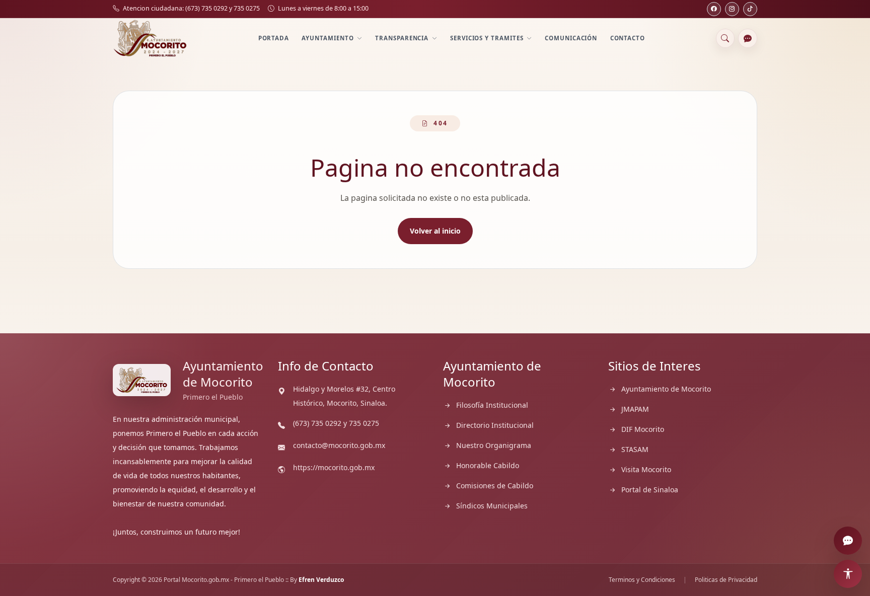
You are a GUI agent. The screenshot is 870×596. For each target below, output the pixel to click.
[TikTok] (750, 9)
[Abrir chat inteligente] (747, 38)
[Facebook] (714, 9)
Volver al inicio (435, 231)
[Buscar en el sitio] (725, 38)
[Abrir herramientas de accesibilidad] (848, 574)
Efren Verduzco (321, 579)
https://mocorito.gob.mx (334, 467)
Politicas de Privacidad (726, 580)
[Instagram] (732, 9)
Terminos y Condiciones (642, 580)
